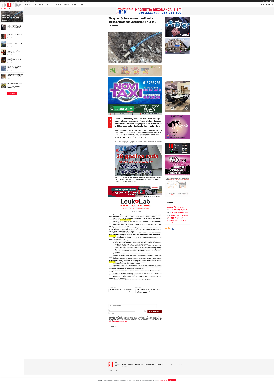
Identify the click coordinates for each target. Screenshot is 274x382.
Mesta (34, 4)
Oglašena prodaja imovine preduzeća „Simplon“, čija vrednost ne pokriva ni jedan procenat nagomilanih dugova (177, 220)
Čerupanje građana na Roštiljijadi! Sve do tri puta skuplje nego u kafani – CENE (14, 59)
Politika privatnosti (21, 1)
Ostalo (82, 4)
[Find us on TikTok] (266, 5)
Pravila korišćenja (13, 1)
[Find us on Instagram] (263, 5)
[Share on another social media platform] (110, 126)
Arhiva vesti (28, 1)
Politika (74, 4)
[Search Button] (272, 5)
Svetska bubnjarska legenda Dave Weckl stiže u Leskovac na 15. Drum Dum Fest (15, 51)
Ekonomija (50, 4)
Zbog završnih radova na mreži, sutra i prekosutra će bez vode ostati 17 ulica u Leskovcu (12, 17)
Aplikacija (33, 1)
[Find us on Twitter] (261, 5)
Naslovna (28, 4)
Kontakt (2, 1)
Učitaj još (12, 93)
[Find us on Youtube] (269, 5)
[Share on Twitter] (110, 122)
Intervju (66, 4)
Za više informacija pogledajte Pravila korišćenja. (118, 321)
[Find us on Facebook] (171, 364)
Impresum (7, 1)
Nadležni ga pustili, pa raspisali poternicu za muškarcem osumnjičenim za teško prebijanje (15, 67)
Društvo (41, 4)
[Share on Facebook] (110, 119)
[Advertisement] (149, 346)
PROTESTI (58, 4)
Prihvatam (172, 380)
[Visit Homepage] (11, 4)
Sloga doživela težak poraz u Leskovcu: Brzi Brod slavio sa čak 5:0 (14, 43)
